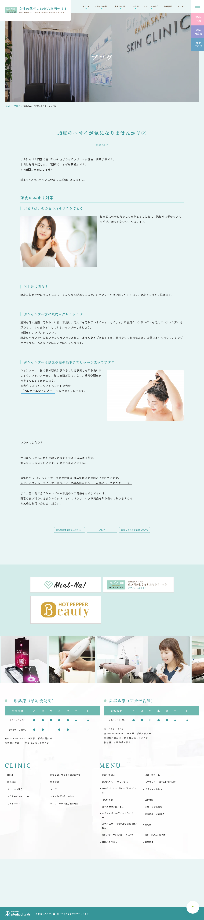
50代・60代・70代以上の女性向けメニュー (119, 825)
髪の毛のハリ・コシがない (115, 782)
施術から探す (120, 6)
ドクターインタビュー (18, 796)
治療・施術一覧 (152, 774)
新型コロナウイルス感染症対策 (65, 774)
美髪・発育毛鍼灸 (153, 806)
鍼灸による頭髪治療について (134, 529)
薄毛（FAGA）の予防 (155, 834)
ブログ (17, 106)
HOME (8, 106)
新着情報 (54, 782)
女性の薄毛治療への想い (62, 796)
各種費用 (168, 6)
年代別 (135, 6)
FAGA (86, 6)
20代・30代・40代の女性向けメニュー (119, 815)
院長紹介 (11, 782)
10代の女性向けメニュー (114, 806)
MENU (110, 765)
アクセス (182, 6)
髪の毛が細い (108, 774)
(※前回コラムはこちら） (37, 169)
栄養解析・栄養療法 (154, 813)
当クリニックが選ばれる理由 (64, 803)
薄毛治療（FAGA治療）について (117, 834)
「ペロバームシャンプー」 (38, 391)
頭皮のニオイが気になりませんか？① (70, 529)
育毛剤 (148, 824)
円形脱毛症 (107, 799)
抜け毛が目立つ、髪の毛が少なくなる (119, 790)
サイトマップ (13, 803)
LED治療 (149, 799)
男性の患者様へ (109, 842)
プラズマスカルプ (153, 789)
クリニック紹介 (151, 6)
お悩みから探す (102, 6)
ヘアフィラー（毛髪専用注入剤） (161, 782)
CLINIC (18, 765)
